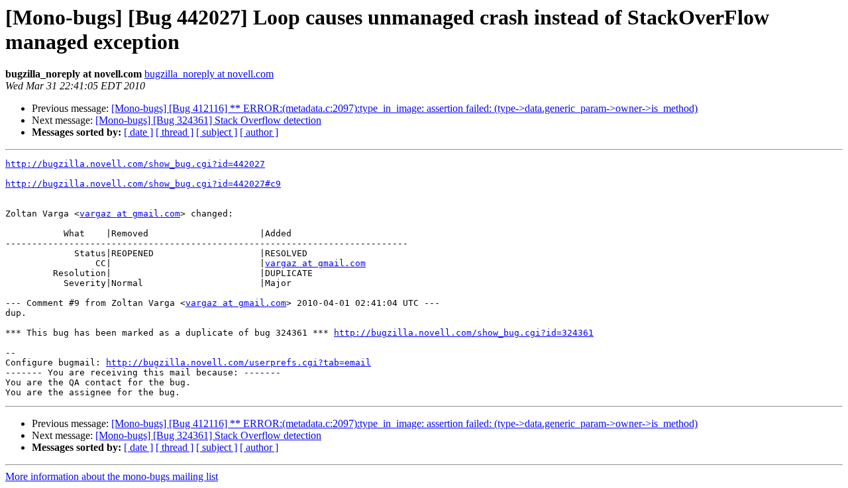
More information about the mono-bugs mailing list (111, 476)
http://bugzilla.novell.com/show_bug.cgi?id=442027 (135, 164)
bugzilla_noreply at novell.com (209, 73)
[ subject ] (216, 132)
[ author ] (259, 132)
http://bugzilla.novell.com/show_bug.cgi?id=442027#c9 (143, 184)
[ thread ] (174, 132)
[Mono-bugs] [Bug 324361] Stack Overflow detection (208, 120)
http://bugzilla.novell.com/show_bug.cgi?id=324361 (464, 333)
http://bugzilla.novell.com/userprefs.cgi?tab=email (238, 362)
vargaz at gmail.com (130, 214)
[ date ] (138, 132)
